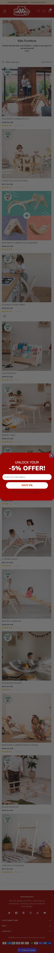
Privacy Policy (36, 492)
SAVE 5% (27, 485)
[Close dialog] (51, 455)
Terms (40, 492)
